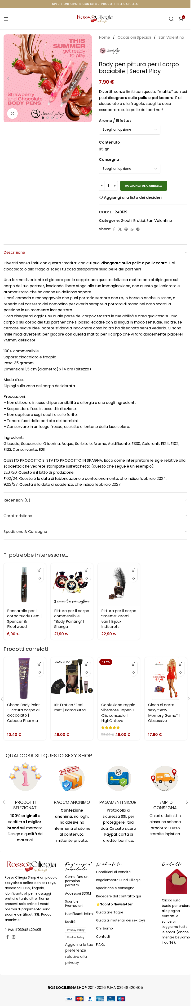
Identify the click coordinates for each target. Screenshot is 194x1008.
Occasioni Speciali (135, 37)
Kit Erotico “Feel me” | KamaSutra (70, 707)
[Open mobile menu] (6, 19)
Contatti (103, 936)
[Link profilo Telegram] (138, 229)
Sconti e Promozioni (74, 903)
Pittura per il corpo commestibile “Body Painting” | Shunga (71, 618)
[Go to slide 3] (52, 117)
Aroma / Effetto (114, 120)
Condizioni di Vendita (113, 872)
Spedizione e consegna (115, 888)
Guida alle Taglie (109, 912)
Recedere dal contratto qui (118, 896)
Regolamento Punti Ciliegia (118, 880)
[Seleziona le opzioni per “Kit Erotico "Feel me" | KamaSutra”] (86, 664)
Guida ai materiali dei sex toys (121, 920)
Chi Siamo (104, 928)
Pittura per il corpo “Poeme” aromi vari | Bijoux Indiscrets (118, 618)
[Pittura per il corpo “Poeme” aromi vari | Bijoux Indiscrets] (119, 584)
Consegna (109, 159)
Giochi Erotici (133, 220)
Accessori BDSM (78, 893)
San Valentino (171, 37)
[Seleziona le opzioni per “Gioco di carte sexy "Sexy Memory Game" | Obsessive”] (180, 664)
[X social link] (120, 229)
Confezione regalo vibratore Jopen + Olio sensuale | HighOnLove (118, 712)
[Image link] (31, 866)
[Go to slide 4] (57, 117)
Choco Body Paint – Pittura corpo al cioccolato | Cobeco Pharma (23, 712)
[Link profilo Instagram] (13, 937)
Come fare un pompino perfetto (76, 881)
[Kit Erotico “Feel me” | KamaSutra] (72, 678)
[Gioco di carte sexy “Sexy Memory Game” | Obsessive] (166, 678)
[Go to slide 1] (43, 117)
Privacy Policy (75, 930)
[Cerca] (171, 19)
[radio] (104, 149)
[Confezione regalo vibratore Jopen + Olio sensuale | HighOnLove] (119, 678)
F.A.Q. (100, 944)
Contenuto (109, 142)
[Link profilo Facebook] (114, 229)
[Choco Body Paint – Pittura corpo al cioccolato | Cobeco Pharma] (25, 678)
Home (105, 37)
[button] (8, 78)
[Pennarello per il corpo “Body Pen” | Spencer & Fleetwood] (25, 584)
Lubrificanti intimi (79, 913)
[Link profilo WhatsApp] (132, 229)
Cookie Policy (75, 937)
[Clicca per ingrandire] (12, 113)
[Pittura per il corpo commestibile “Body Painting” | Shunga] (72, 584)
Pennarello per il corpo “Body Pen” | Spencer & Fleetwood (24, 618)
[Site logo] (95, 18)
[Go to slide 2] (47, 117)
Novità (70, 921)
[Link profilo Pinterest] (126, 229)
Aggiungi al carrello (143, 185)
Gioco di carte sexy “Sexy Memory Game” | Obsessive (164, 712)
